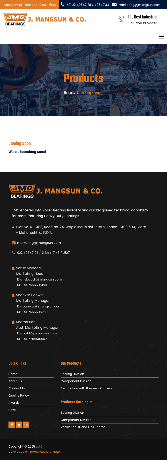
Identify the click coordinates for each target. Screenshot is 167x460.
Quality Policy (18, 395)
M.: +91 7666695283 (32, 312)
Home (68, 93)
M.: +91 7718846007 (32, 339)
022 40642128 (27, 252)
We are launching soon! (27, 152)
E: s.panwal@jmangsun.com (39, 306)
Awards (13, 402)
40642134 (101, 5)
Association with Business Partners (86, 388)
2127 (66, 252)
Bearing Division (72, 374)
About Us (15, 381)
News (12, 410)
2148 (56, 252)
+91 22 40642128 (79, 5)
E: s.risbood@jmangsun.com (39, 279)
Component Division (76, 381)
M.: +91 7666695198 (32, 285)
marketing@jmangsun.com (139, 5)
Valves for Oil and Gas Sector (83, 427)
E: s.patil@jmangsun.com (37, 333)
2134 (45, 252)
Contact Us (17, 388)
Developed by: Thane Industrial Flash (34, 452)
